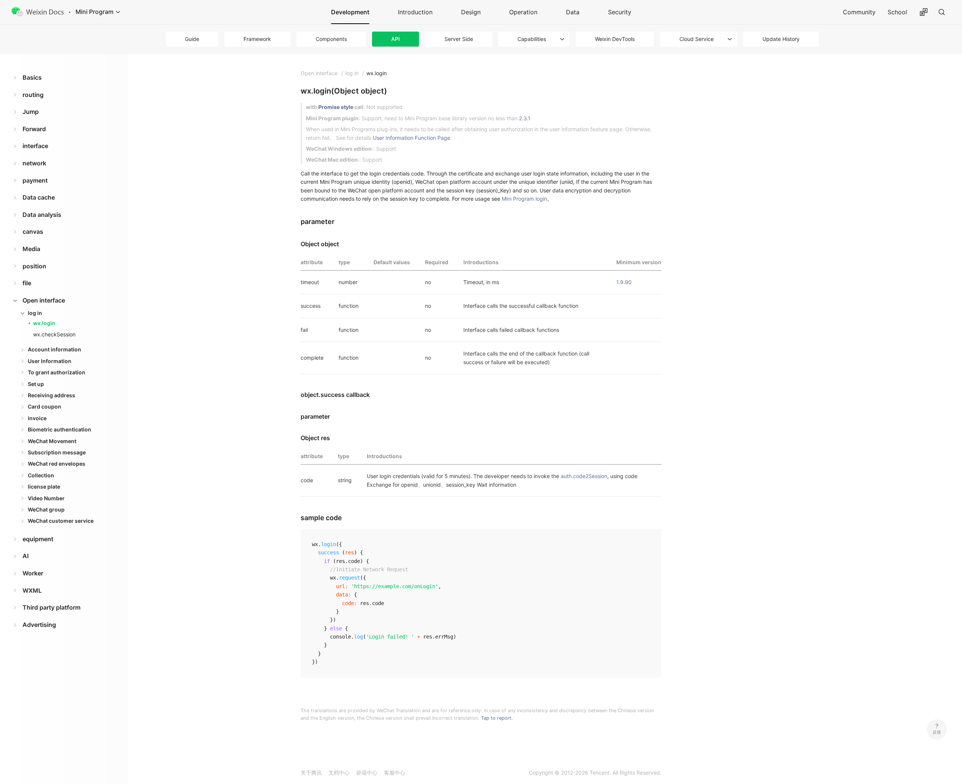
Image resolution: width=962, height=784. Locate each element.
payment (35, 180)
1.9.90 (624, 282)
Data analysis (42, 214)
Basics (32, 77)
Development (350, 12)
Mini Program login (524, 198)
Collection (41, 475)
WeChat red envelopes (56, 463)
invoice (37, 418)
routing (33, 94)
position (34, 266)
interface (35, 146)
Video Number (46, 498)
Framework (257, 39)
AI (26, 556)
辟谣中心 (366, 772)
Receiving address (51, 395)
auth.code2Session (584, 476)
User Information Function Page (411, 138)
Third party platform (51, 607)
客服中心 (394, 772)
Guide (192, 39)
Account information (54, 349)
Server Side (459, 39)
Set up (36, 384)
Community (859, 12)
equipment (38, 539)
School (897, 12)
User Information (49, 361)
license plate (44, 486)
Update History (781, 39)
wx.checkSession (54, 334)
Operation (523, 12)
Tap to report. (497, 718)
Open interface (44, 300)
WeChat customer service (61, 521)
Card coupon (44, 406)
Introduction (415, 12)
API (395, 39)
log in (35, 313)
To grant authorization (56, 372)
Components (331, 39)
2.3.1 (525, 118)
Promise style (335, 107)
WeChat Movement (52, 441)
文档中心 (338, 772)
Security (619, 12)
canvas (33, 231)
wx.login (44, 323)
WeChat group (46, 509)
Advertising (39, 624)
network (34, 163)
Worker (33, 573)
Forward (34, 129)
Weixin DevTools (615, 39)
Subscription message (57, 452)
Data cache (39, 197)
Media (31, 249)
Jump (31, 111)
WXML (32, 590)
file (27, 283)
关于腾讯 (311, 772)
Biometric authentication (59, 429)
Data (572, 12)
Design (471, 12)
